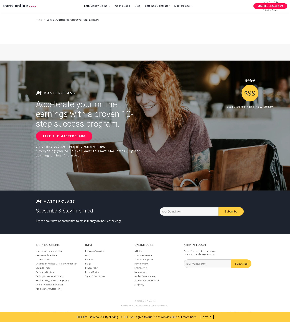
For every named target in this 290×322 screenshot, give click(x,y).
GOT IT (207, 317)
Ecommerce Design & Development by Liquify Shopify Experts (145, 305)
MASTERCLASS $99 (270, 6)
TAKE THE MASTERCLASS (64, 136)
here (193, 317)
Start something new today (250, 107)
